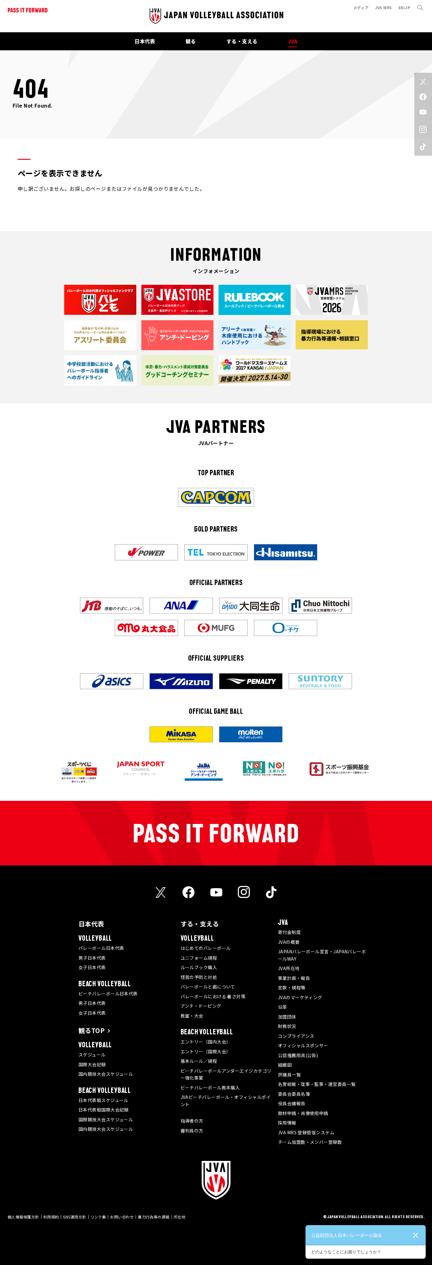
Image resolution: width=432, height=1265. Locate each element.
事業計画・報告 (294, 978)
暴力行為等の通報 (154, 1216)
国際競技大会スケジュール (105, 1119)
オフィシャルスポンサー (303, 1045)
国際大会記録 (92, 1064)
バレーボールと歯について (208, 986)
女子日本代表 (92, 967)
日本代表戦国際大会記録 (103, 1109)
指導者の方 (192, 1121)
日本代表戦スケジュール (103, 1100)
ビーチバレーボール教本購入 (210, 1087)
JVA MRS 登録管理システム (306, 1132)
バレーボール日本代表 (101, 948)
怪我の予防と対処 (199, 977)
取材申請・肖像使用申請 (303, 1113)
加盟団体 (287, 1016)
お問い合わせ (122, 1216)
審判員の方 (192, 1130)
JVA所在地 (289, 968)
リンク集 (98, 1216)
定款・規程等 (291, 987)
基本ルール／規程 (199, 1061)
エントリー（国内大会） (206, 1041)
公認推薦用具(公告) (298, 1055)
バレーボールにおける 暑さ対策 (213, 996)
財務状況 (287, 1026)
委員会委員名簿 (294, 1094)
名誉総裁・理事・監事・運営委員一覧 (317, 1084)
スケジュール (92, 1054)
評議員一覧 (289, 1074)
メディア (361, 7)
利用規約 (51, 1216)
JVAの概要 (289, 942)
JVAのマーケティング (300, 997)
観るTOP (91, 1030)
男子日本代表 (92, 958)
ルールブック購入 (199, 967)
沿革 (282, 1007)
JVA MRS (383, 7)
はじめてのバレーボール (206, 948)
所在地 (179, 1216)
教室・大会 (192, 1016)
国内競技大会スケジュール (105, 1074)
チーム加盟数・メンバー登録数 (310, 1142)
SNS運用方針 (74, 1216)
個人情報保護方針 (23, 1216)
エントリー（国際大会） (206, 1051)
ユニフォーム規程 (199, 958)
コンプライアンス (296, 1036)
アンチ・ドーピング (201, 1006)
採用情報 (287, 1122)
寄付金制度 (289, 932)
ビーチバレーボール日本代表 (108, 993)
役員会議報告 (291, 1103)
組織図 (285, 1065)
